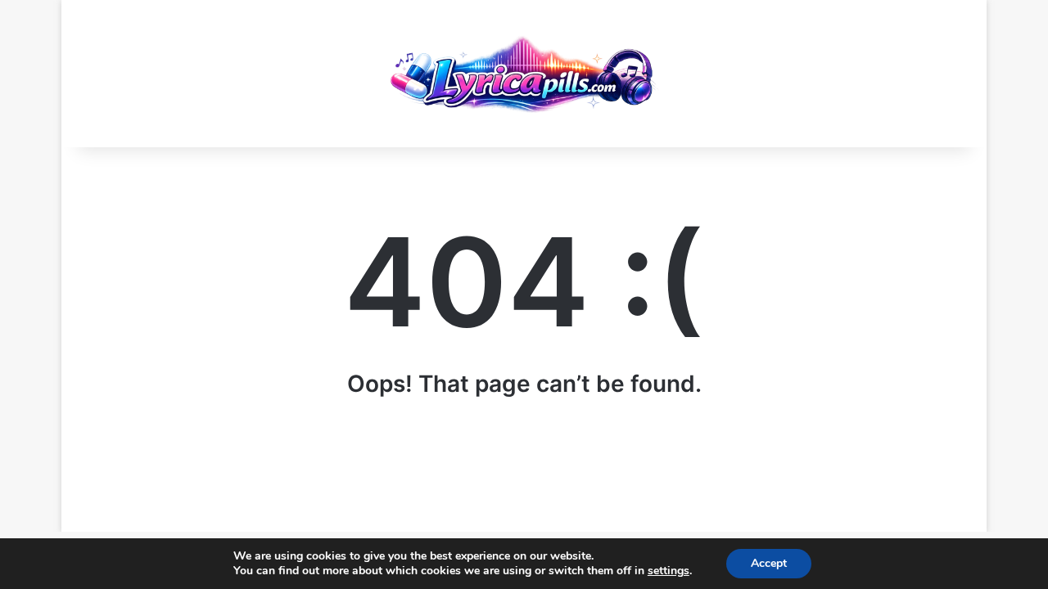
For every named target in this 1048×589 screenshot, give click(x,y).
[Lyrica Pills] (524, 74)
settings (668, 571)
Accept (769, 563)
